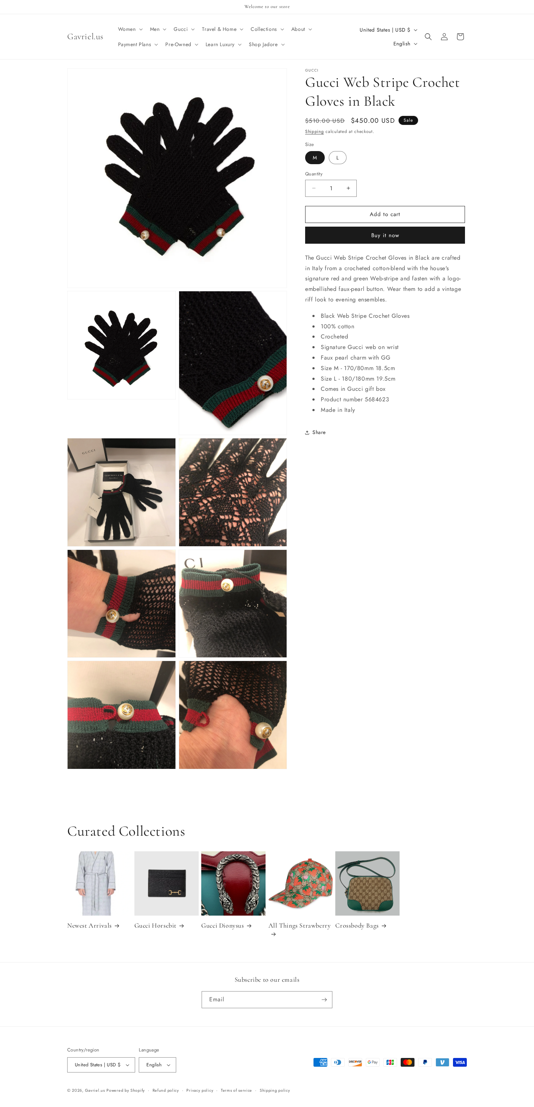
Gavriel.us (95, 1090)
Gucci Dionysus (222, 925)
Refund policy (166, 1090)
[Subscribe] (324, 999)
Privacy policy (199, 1090)
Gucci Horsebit (155, 925)
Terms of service (236, 1090)
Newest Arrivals (89, 925)
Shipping (314, 131)
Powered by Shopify (125, 1090)
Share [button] (319, 432)
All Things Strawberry (299, 925)
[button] (130, 29)
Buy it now (385, 235)
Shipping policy (275, 1090)
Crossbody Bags (357, 925)
